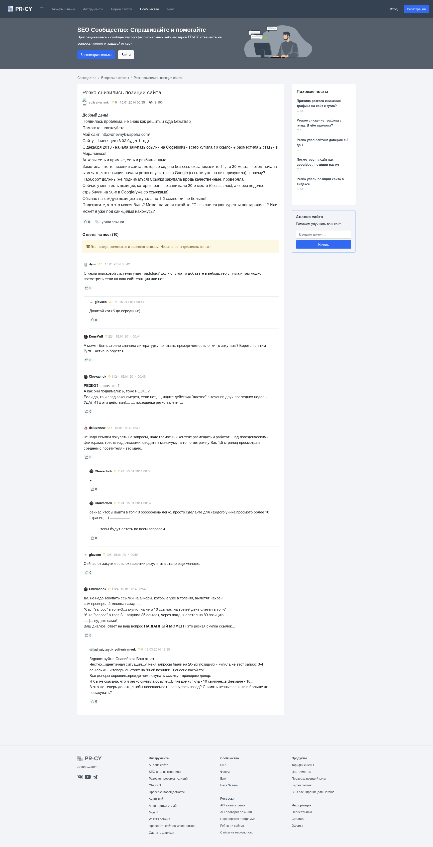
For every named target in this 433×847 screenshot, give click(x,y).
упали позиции (113, 221)
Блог (170, 9)
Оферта (297, 825)
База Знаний (229, 785)
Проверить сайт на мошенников (171, 825)
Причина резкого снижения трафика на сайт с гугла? (319, 103)
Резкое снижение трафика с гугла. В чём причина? (319, 123)
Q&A (223, 765)
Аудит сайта (157, 798)
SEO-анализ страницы (165, 771)
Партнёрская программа (237, 818)
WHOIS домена (159, 819)
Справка (298, 818)
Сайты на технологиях (236, 832)
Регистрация (416, 9)
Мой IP (153, 812)
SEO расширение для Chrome (313, 792)
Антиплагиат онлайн (163, 805)
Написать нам (302, 812)
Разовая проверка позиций (168, 778)
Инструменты (93, 9)
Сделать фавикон (161, 832)
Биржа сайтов (121, 9)
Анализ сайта (309, 217)
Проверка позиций (309, 778)
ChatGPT (155, 785)
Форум (225, 771)
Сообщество (149, 9)
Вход (394, 9)
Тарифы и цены (63, 9)
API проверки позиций (236, 812)
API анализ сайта (232, 805)
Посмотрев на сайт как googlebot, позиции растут (318, 162)
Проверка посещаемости (167, 792)
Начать (323, 244)
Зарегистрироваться (96, 54)
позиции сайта (128, 166)
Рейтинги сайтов (232, 825)
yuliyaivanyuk (99, 102)
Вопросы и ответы (115, 77)
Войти (126, 54)
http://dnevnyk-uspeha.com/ (125, 134)
